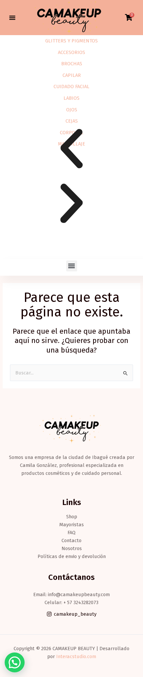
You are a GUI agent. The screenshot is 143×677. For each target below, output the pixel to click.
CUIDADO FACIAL (71, 86)
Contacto (71, 540)
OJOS (71, 110)
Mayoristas (71, 525)
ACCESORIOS (71, 52)
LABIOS (71, 98)
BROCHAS (71, 64)
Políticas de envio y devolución (72, 556)
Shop (71, 517)
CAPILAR (72, 75)
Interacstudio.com (76, 656)
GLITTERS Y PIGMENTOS (71, 41)
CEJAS (72, 121)
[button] (12, 18)
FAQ (71, 533)
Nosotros (72, 548)
